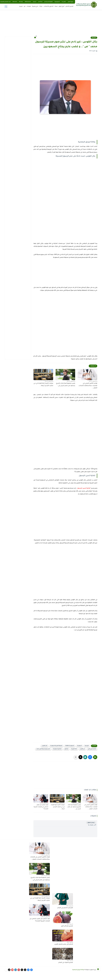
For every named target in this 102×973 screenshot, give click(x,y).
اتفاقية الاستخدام (48, 1)
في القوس (82, 749)
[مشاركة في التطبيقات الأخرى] (76, 757)
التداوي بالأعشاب (48, 6)
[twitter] (25, 970)
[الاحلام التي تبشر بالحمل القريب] (62, 935)
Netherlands (28, 1)
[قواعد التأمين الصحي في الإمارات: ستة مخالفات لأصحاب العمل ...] (87, 374)
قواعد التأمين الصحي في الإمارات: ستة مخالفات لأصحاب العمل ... (88, 386)
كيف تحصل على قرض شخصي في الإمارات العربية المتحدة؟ (41, 807)
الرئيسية (94, 37)
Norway (21, 1)
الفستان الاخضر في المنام (65, 908)
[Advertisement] (51, 24)
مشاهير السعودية (57, 749)
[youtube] (12, 970)
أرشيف (34, 1)
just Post (40, 1)
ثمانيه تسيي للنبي (92, 749)
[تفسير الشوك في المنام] (62, 954)
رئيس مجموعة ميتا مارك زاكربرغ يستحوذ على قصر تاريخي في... (65, 384)
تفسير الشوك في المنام (65, 962)
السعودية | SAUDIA (69, 745)
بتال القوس (44, 745)
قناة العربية (74, 749)
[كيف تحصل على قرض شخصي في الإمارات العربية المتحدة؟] (40, 798)
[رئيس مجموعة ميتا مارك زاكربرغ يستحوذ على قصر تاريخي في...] (65, 374)
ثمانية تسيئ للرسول (83, 488)
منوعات (29, 6)
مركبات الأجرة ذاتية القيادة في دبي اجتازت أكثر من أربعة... (43, 384)
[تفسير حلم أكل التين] (62, 917)
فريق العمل (70, 1)
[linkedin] (15, 970)
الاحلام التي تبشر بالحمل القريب (63, 944)
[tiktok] (9, 970)
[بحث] (6, 6)
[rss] (6, 970)
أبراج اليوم (61, 6)
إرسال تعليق (91, 822)
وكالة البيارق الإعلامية (78, 969)
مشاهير (66, 749)
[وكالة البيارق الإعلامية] (86, 5)
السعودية (79, 745)
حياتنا (40, 6)
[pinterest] (19, 970)
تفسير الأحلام (69, 6)
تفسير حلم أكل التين (67, 926)
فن (24, 6)
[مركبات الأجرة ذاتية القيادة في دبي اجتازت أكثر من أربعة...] (43, 374)
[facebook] (31, 970)
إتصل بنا (64, 1)
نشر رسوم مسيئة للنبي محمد (43, 749)
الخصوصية (57, 1)
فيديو (20, 6)
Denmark (15, 1)
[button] (90, 757)
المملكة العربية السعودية (56, 745)
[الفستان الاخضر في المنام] (62, 899)
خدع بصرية (35, 6)
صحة (56, 6)
